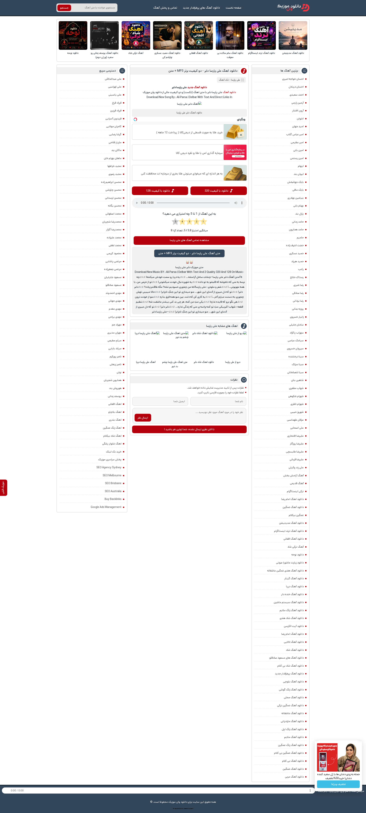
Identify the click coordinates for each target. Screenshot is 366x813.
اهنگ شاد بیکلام (112, 436)
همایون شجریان (112, 380)
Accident (190, 809)
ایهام (301, 166)
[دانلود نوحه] (73, 35)
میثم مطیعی (114, 340)
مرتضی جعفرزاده (112, 269)
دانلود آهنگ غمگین (293, 507)
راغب (301, 269)
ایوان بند (299, 174)
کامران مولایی (113, 126)
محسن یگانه (114, 206)
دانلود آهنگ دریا (295, 586)
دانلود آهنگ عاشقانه (293, 713)
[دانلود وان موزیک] (293, 7)
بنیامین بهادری (295, 198)
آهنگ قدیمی (297, 483)
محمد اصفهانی (113, 214)
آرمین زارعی (297, 103)
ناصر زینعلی (115, 364)
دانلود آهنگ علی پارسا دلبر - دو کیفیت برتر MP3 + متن (203, 71)
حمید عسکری (296, 253)
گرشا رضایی (115, 134)
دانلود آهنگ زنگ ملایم (292, 610)
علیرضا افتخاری (295, 436)
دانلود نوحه (73, 53)
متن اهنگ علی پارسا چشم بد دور (174, 364)
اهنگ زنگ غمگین (112, 428)
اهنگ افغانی (114, 404)
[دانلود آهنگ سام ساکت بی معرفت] (230, 35)
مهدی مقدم (115, 309)
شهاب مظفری (296, 388)
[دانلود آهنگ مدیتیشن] (293, 35)
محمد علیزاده (114, 237)
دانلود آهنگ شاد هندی (292, 618)
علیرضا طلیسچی (295, 452)
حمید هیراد (297, 261)
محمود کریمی (114, 253)
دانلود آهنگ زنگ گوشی (291, 690)
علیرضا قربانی (297, 459)
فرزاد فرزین (115, 110)
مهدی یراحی (114, 317)
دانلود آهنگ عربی (294, 777)
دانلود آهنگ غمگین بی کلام (289, 753)
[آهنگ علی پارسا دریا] (146, 345)
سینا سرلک (298, 364)
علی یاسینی (114, 95)
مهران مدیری (114, 333)
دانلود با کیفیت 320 (216, 191)
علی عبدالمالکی (113, 79)
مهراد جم (116, 325)
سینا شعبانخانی (295, 372)
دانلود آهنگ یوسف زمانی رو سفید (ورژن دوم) (104, 55)
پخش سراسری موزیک (109, 459)
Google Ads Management (106, 507)
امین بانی (298, 150)
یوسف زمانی (114, 396)
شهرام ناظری (297, 404)
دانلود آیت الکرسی (294, 626)
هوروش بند (115, 388)
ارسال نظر (143, 418)
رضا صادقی (298, 293)
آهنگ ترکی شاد (135, 53)
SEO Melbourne (112, 475)
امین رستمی (297, 158)
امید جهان (298, 126)
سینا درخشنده (296, 356)
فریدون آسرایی (113, 119)
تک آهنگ (224, 80)
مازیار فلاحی (115, 142)
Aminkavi (186, 809)
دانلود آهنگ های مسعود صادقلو (286, 658)
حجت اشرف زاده (295, 245)
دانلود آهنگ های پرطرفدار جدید (201, 8)
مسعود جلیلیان (112, 277)
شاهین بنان (297, 380)
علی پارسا (235, 80)
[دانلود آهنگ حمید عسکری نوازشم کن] (167, 35)
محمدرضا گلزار (113, 229)
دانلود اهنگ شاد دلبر (204, 362)
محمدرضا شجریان (111, 222)
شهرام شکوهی (296, 396)
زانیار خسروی (297, 317)
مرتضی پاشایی (113, 261)
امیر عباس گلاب (295, 134)
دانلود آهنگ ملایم (294, 737)
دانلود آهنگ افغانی (198, 53)
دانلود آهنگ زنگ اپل (293, 729)
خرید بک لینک (113, 452)
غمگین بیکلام (296, 515)
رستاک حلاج (297, 277)
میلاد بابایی (114, 348)
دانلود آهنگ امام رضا (292, 634)
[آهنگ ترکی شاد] (136, 35)
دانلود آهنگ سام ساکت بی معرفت (230, 55)
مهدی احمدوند (113, 293)
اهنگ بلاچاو (114, 412)
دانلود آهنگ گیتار (294, 578)
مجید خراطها (114, 166)
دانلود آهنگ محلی (294, 697)
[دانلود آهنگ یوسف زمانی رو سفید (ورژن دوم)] (104, 35)
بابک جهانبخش (295, 182)
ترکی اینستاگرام (295, 491)
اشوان (300, 119)
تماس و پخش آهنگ (165, 8)
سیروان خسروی (295, 348)
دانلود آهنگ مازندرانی (292, 721)
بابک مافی (298, 190)
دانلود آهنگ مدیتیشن (293, 53)
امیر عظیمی (297, 142)
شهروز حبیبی (297, 412)
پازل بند (299, 214)
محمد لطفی (115, 245)
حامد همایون (296, 229)
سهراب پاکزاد (297, 333)
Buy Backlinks (113, 499)
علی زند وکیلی (296, 467)
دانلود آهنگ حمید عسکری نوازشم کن (167, 55)
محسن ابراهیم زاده (111, 182)
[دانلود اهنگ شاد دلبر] (204, 345)
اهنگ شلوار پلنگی (111, 444)
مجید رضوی (114, 174)
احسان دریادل (296, 87)
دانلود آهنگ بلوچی (293, 682)
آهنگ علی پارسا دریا (146, 362)
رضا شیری (298, 285)
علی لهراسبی (114, 87)
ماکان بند (116, 150)
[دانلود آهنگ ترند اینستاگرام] (261, 35)
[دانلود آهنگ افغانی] (198, 35)
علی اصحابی (297, 428)
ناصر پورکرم (115, 356)
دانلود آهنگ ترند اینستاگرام (261, 53)
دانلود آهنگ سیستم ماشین (289, 602)
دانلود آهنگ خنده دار (292, 594)
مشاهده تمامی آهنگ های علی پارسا (189, 240)
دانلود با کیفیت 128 (158, 191)
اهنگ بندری (115, 420)
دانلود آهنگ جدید (197, 87)
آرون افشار (298, 110)
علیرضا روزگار (297, 444)
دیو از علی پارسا (232, 362)
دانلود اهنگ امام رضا (292, 499)
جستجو (64, 8)
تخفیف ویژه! (338, 784)
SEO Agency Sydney (108, 467)
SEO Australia (113, 491)
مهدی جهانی (114, 301)
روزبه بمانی (298, 309)
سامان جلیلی (296, 325)
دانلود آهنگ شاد (295, 650)
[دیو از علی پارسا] (232, 345)
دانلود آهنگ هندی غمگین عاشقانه (285, 571)
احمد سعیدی (297, 95)
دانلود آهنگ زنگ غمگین (291, 745)
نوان (119, 372)
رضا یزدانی (298, 301)
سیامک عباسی (296, 340)
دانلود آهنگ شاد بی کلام (290, 666)
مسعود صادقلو (113, 285)
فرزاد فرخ (116, 103)
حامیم (300, 237)
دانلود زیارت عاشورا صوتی (290, 563)
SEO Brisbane (113, 483)
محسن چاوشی (113, 190)
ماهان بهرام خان (112, 158)
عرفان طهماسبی (295, 420)
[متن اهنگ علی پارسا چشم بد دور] (175, 345)
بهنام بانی (298, 206)
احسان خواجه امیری (293, 79)
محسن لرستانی (113, 198)
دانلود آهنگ (229, 92)
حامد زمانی (298, 222)
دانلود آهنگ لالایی (294, 642)
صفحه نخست (233, 8)
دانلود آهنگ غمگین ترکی (290, 705)
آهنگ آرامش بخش (293, 475)
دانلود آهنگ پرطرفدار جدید (289, 674)
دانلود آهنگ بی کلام (293, 761)
